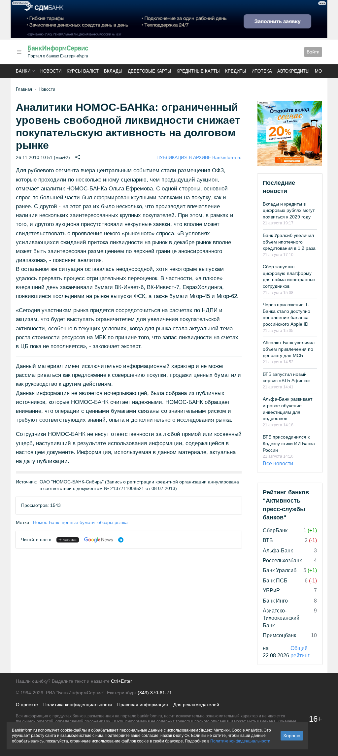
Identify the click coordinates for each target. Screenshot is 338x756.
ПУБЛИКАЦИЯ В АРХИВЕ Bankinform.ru (199, 157)
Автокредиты (293, 71)
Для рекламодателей (196, 704)
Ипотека (262, 71)
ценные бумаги (78, 522)
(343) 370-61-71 (155, 692)
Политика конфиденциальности (77, 704)
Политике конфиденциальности (240, 741)
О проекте (27, 704)
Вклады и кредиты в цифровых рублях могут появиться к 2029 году (289, 210)
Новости (50, 71)
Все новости (278, 463)
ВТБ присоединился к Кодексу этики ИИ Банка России (289, 443)
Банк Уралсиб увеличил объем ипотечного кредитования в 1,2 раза (289, 242)
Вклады (113, 71)
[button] (19, 52)
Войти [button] (313, 51)
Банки (23, 71)
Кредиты (235, 71)
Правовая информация (142, 704)
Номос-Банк (46, 522)
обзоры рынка (112, 522)
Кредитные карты (198, 71)
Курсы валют (83, 71)
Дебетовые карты (149, 71)
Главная (24, 89)
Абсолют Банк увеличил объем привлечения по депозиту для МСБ (289, 349)
